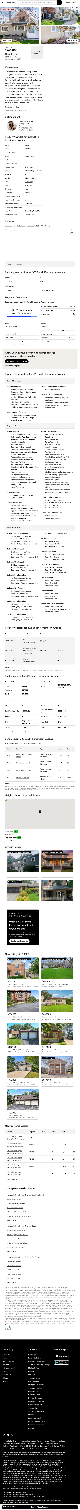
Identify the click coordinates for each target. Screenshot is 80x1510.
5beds (7, 54)
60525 (18, 59)
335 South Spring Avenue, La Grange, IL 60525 (14, 1167)
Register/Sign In (72, 2)
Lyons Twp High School (24, 770)
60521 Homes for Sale (14, 1278)
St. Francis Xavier (22, 778)
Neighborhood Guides (36, 1401)
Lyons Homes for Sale (14, 1239)
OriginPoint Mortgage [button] (30, 302)
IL (14, 226)
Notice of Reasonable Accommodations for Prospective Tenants (23, 1496)
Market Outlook (34, 1368)
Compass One (33, 1371)
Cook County (29, 182)
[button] (2, 2)
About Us (5, 1355)
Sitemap (31, 1428)
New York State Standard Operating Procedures (17, 1494)
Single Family (29, 167)
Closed (27, 145)
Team (4, 1358)
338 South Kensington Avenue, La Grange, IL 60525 (14, 1174)
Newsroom (6, 1381)
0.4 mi (69, 755)
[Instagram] (4, 1434)
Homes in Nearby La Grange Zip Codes (23, 1257)
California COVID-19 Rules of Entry (31, 1446)
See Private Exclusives (19, 941)
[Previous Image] (9, 861)
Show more (10, 1220)
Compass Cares (34, 1395)
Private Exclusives (34, 1358)
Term (7, 323)
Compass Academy (35, 1388)
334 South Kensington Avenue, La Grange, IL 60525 (14, 1146)
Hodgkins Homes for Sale (15, 1208)
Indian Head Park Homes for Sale (17, 1212)
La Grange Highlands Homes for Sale (19, 1216)
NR (8, 778)
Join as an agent (8, 1368)
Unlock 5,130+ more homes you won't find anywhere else (21, 925)
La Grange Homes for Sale (15, 1247)
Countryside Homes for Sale (16, 1203)
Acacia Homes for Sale (14, 1199)
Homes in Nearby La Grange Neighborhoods (25, 1195)
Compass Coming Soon (36, 1361)
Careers (5, 1371)
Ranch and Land (34, 1418)
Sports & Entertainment (36, 1411)
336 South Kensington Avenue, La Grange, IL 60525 (14, 1160)
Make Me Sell (33, 1375)
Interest (44, 323)
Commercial (32, 1408)
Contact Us (6, 1375)
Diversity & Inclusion (35, 1398)
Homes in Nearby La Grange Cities (21, 1226)
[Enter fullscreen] (72, 231)
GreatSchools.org (37, 786)
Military (31, 1415)
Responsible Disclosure (19, 1443)
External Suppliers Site (36, 1421)
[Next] (77, 25)
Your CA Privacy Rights (56, 1446)
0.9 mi (69, 763)
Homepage (8, 226)
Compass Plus (33, 1391)
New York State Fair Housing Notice (14, 1492)
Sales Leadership (8, 1361)
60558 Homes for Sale (14, 1266)
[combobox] (37, 2)
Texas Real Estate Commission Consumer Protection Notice (21, 1489)
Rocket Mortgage (47, 302)
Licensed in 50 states (10, 1506)
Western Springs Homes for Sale (17, 1235)
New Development (35, 1405)
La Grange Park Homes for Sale (17, 1243)
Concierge (32, 1355)
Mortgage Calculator (36, 1385)
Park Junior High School (25, 763)
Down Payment (46, 334)
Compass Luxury (34, 1378)
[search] (59, 2)
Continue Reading (12, 107)
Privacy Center (55, 1441)
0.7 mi (69, 778)
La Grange (30, 226)
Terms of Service (43, 1441)
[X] (13, 1434)
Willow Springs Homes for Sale (16, 1230)
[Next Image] (36, 861)
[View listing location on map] (37, 52)
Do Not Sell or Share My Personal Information (19, 1441)
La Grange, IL (10, 59)
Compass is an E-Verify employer (40, 1443)
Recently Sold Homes (36, 1425)
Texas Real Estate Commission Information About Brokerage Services (24, 1487)
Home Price (9, 334)
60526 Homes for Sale (14, 1261)
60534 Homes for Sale (14, 1270)
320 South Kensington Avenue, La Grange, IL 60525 (14, 1153)
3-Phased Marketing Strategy (39, 1365)
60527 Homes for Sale (14, 1274)
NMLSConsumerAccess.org (37, 1504)
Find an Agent (33, 1381)
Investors (5, 1365)
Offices (5, 1378)
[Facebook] (9, 1434)
